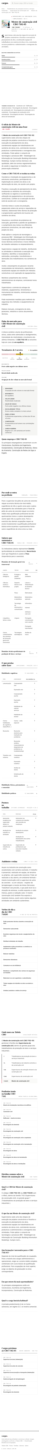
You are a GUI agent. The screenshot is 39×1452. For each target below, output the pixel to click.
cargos (5, 3)
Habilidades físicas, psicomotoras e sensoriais (18, 786)
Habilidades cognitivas (18, 673)
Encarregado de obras (17, 114)
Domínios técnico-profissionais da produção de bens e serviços (18, 652)
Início (3, 8)
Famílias (16, 1445)
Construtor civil (20, 105)
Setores (21, 1445)
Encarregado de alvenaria (20, 108)
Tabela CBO (5, 1445)
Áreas (11, 1445)
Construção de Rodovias (23, 448)
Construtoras (6, 445)
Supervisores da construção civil (19, 10)
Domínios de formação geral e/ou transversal (17, 563)
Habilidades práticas (18, 793)
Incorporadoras (7, 448)
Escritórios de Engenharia (21, 445)
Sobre (26, 1445)
